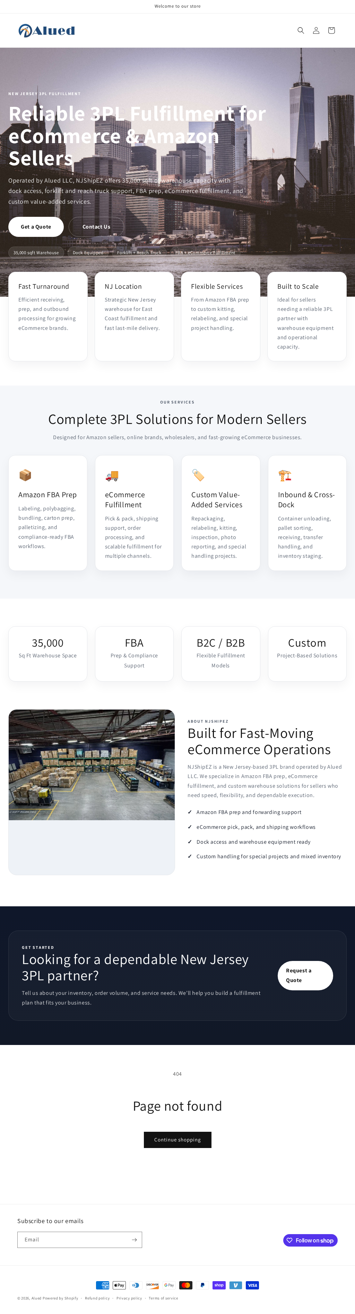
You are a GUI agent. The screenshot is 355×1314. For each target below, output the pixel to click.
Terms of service (163, 1298)
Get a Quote (36, 226)
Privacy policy (129, 1298)
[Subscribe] (134, 1240)
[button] (301, 30)
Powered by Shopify (60, 1298)
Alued (37, 1298)
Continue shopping (177, 1139)
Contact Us (97, 226)
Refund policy (97, 1298)
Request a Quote (298, 975)
